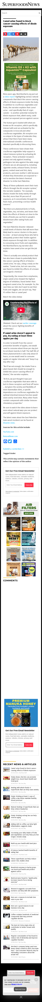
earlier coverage (29, 323)
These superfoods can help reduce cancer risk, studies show (23, 860)
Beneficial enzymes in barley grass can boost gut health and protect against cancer (23, 869)
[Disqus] (21, 612)
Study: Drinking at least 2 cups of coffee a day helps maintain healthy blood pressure (24, 798)
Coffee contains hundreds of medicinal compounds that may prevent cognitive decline (25, 917)
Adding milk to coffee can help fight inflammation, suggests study (24, 825)
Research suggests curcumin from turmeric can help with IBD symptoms (24, 890)
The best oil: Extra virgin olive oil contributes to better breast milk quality (23, 927)
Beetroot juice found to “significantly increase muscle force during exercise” (24, 880)
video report (10, 97)
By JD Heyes (22, 957)
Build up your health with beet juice (24, 843)
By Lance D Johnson (24, 921)
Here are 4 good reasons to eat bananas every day (22, 907)
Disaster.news (9, 423)
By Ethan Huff (23, 773)
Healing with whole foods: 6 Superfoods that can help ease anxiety (25, 789)
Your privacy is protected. (12, 491)
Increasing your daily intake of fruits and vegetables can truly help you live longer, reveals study (25, 835)
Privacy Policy (16, 984)
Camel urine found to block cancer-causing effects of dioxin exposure (24, 769)
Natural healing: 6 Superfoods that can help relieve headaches (25, 808)
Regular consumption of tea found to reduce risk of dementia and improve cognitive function (24, 938)
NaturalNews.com (10, 436)
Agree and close (20, 989)
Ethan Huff (17, 30)
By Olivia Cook (23, 846)
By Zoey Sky (22, 783)
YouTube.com (8, 432)
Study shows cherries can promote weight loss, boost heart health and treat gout (23, 779)
